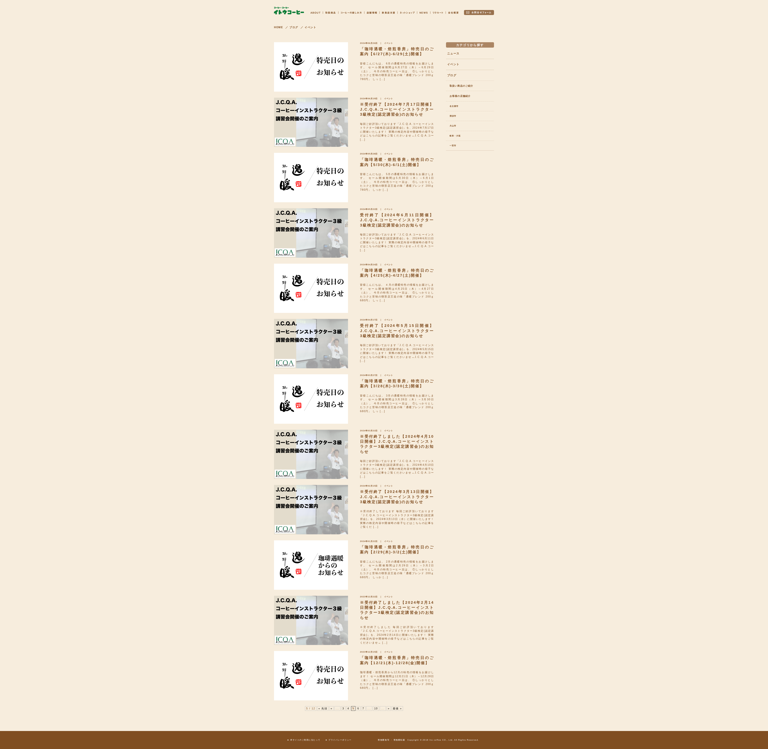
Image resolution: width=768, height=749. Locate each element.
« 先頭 (322, 708)
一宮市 (453, 145)
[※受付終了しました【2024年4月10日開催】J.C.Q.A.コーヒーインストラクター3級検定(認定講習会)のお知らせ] (311, 454)
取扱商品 (330, 12)
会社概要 (453, 12)
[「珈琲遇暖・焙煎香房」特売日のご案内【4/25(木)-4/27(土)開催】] (311, 288)
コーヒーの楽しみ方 (351, 12)
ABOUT (315, 12)
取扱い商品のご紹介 (461, 85)
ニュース (453, 53)
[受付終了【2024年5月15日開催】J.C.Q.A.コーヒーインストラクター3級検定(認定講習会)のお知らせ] (311, 343)
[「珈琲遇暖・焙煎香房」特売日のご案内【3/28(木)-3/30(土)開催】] (311, 399)
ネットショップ (407, 12)
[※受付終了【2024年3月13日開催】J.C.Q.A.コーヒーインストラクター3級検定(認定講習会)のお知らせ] (311, 509)
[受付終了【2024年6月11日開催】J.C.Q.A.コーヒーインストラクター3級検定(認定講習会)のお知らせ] (311, 233)
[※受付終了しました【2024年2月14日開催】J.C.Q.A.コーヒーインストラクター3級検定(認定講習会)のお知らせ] (311, 620)
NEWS (423, 12)
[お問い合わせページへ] (479, 12)
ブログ (451, 75)
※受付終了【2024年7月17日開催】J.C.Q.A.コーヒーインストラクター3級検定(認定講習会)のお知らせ (397, 109)
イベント (388, 43)
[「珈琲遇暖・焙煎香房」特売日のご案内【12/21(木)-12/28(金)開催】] (311, 675)
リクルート (438, 12)
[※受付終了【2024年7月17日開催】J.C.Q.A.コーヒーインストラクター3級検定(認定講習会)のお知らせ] (311, 122)
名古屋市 (454, 106)
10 (376, 708)
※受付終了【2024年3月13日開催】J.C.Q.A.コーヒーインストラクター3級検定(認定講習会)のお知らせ (397, 497)
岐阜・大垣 (455, 136)
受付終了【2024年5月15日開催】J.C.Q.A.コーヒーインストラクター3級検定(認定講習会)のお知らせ (397, 330)
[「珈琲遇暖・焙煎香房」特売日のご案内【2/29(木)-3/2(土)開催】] (311, 565)
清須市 (453, 116)
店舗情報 (372, 12)
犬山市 (453, 126)
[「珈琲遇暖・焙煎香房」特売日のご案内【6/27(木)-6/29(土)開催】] (311, 67)
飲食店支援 (388, 12)
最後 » (397, 708)
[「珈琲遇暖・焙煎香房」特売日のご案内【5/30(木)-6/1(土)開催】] (311, 177)
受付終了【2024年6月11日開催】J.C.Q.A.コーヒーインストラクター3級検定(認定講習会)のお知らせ (397, 220)
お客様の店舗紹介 (460, 96)
